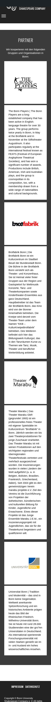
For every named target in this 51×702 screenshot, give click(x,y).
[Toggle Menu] (3, 16)
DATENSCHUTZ (32, 686)
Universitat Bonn (17, 591)
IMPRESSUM (17, 686)
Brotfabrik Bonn (17, 252)
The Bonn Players (18, 111)
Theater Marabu (17, 411)
